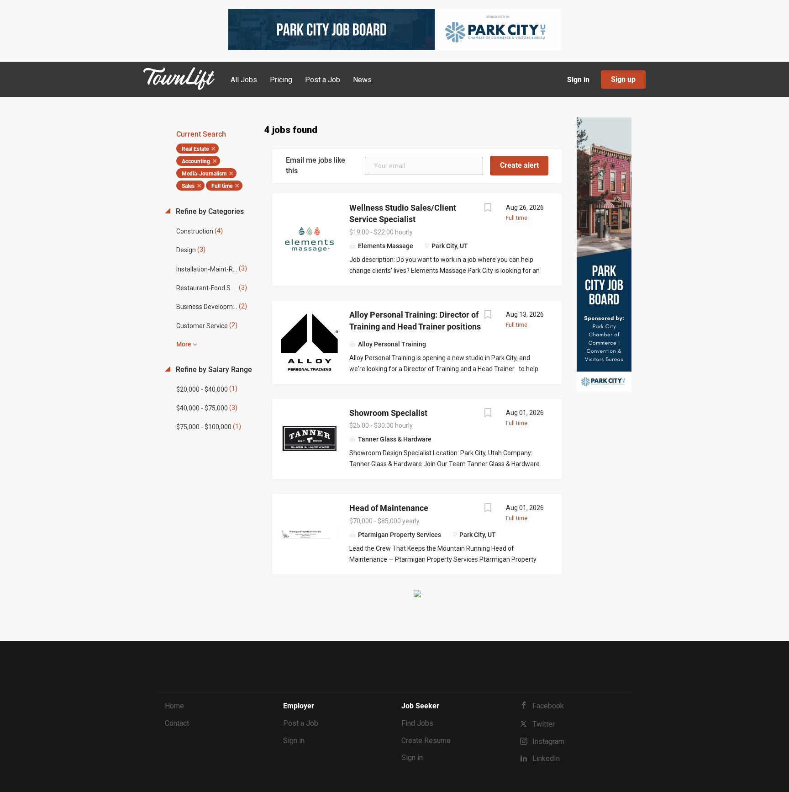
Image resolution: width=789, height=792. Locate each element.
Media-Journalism (204, 173)
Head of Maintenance (388, 508)
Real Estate (195, 149)
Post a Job (300, 723)
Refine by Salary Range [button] (213, 369)
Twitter (543, 724)
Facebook (548, 706)
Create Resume (426, 740)
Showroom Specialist (388, 413)
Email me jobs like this (315, 165)
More (183, 344)
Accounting (196, 161)
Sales (188, 186)
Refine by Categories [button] (209, 211)
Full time (221, 186)
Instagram (548, 741)
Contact (177, 723)
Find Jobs (417, 723)
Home (174, 706)
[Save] (487, 208)
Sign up (623, 79)
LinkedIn (546, 758)
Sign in (578, 79)
